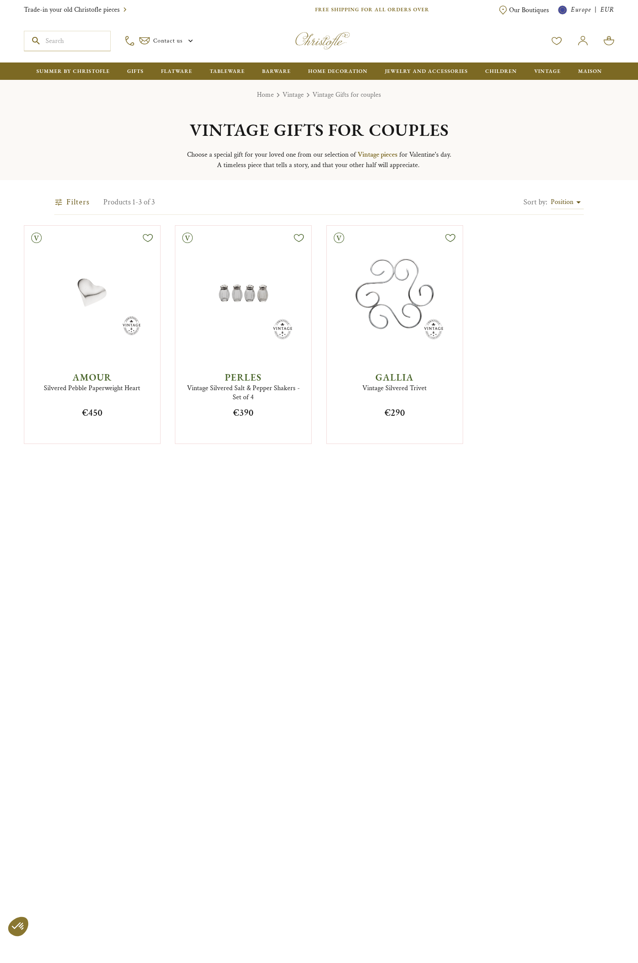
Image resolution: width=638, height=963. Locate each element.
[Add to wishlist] (148, 238)
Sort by (535, 202)
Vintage (293, 94)
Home (265, 94)
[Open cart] (609, 40)
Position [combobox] (562, 202)
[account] (557, 40)
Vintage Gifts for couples (346, 94)
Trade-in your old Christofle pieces (72, 9)
